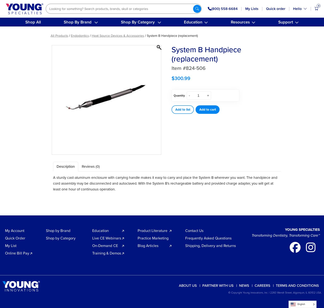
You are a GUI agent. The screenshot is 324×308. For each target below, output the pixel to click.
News (244, 285)
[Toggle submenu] (96, 22)
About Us (188, 285)
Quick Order (15, 238)
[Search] (197, 9)
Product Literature (152, 230)
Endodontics (80, 35)
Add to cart (207, 109)
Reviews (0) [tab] (91, 166)
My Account (14, 230)
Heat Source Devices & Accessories (118, 35)
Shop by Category (61, 238)
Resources (240, 22)
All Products (59, 35)
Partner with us (217, 285)
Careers (262, 285)
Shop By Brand (78, 22)
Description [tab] (66, 166)
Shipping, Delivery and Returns (210, 245)
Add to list (182, 109)
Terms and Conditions (297, 285)
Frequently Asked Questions (208, 238)
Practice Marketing (153, 238)
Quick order (275, 8)
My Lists (251, 8)
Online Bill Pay (17, 253)
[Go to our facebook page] (296, 247)
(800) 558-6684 (224, 9)
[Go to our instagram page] (310, 247)
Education (193, 22)
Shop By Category (138, 22)
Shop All (33, 22)
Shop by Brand (58, 230)
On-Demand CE (105, 245)
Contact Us (194, 230)
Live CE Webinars (106, 238)
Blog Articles (148, 245)
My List (10, 245)
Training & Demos (106, 253)
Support (285, 22)
